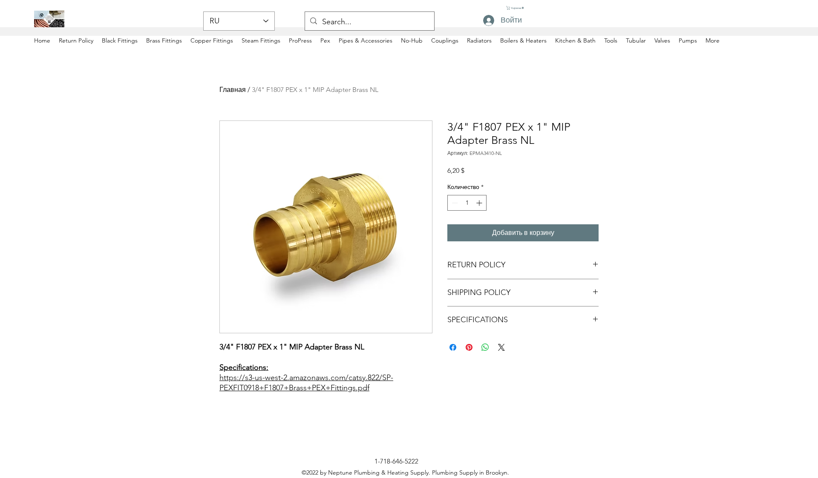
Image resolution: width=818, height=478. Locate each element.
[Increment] (480, 202)
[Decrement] (454, 202)
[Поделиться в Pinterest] (469, 347)
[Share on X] (501, 347)
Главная (232, 90)
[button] (515, 8)
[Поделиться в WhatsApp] (485, 347)
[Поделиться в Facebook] (453, 347)
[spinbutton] (467, 202)
